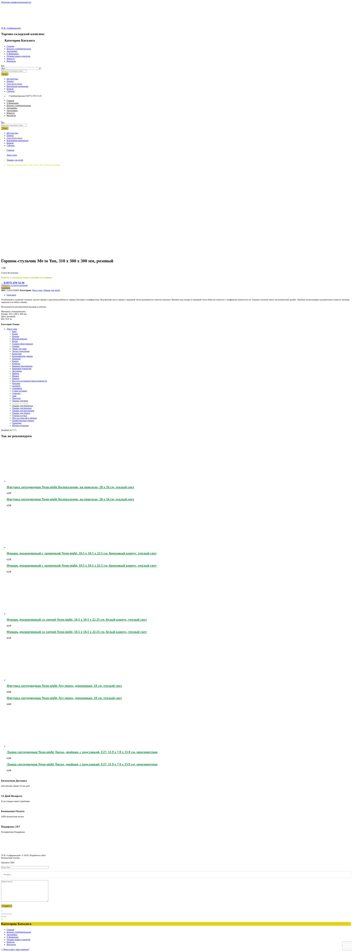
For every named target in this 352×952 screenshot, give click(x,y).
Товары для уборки (21, 413)
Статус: (4, 273)
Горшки (15, 346)
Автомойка (12, 51)
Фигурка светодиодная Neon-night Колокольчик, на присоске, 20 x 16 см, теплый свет (70, 487)
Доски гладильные (21, 351)
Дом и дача (37, 290)
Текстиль (16, 398)
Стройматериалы (17, 96)
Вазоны (15, 336)
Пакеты (15, 378)
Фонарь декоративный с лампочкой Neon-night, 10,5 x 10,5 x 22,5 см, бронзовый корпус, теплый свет (82, 553)
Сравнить (5, 288)
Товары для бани (20, 401)
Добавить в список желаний (14, 285)
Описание (11, 295)
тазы (14, 396)
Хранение (16, 423)
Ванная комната (19, 339)
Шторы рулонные (20, 425)
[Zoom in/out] (10, 913)
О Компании (13, 54)
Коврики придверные (22, 366)
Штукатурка (12, 79)
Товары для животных (22, 406)
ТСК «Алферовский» (11, 28)
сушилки (16, 393)
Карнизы (16, 358)
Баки (14, 331)
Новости (11, 58)
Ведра (15, 341)
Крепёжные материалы (17, 86)
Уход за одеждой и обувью (24, 418)
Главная (10, 46)
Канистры (17, 354)
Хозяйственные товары (23, 420)
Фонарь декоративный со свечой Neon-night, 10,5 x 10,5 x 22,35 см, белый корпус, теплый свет (77, 619)
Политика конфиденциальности (16, 2)
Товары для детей (51, 290)
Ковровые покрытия (21, 368)
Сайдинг (11, 91)
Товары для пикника (21, 408)
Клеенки (16, 363)
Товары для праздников (23, 410)
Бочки (15, 334)
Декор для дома (19, 349)
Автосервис (12, 110)
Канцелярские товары (22, 356)
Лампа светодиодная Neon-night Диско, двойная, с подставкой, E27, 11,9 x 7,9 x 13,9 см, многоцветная (82, 752)
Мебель (15, 373)
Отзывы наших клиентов (18, 56)
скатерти (16, 386)
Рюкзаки (16, 383)
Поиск (4, 74)
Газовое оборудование (22, 344)
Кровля (10, 89)
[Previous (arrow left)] (2, 916)
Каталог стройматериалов (19, 49)
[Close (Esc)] (2, 913)
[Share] (5, 913)
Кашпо (15, 361)
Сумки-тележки (19, 391)
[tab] (179, 295)
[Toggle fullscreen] (8, 913)
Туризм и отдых (19, 415)
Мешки (15, 376)
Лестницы (17, 371)
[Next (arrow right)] (5, 916)
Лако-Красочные (14, 84)
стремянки (17, 388)
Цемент (10, 81)
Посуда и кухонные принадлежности (29, 381)
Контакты (11, 61)
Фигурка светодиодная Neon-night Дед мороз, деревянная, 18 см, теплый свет (64, 685)
